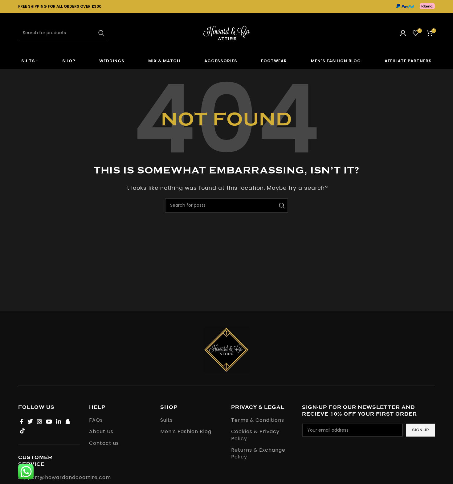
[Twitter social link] (30, 421)
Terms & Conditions (257, 420)
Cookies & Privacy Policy (255, 435)
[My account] (403, 33)
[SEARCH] (100, 33)
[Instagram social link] (39, 421)
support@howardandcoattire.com (64, 477)
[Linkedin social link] (58, 421)
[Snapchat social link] (68, 421)
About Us (101, 431)
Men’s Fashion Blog (185, 431)
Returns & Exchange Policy (258, 453)
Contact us (104, 443)
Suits (166, 420)
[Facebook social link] (22, 421)
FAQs (96, 420)
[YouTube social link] (49, 421)
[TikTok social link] (22, 430)
